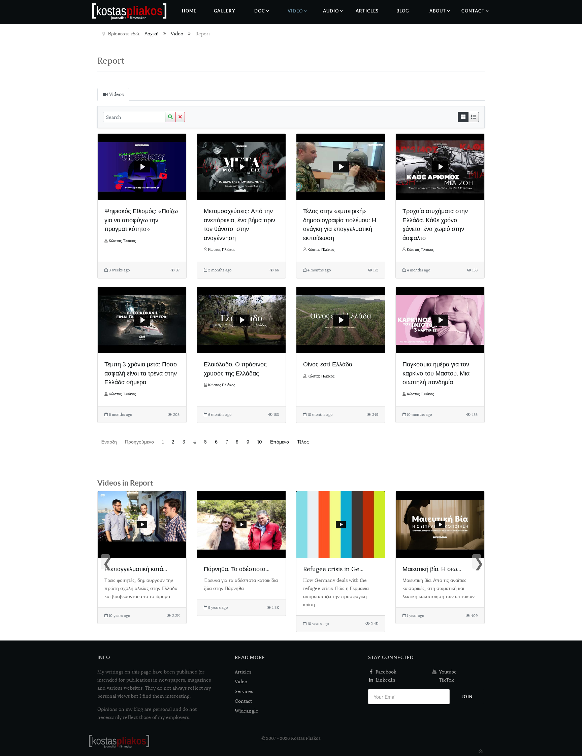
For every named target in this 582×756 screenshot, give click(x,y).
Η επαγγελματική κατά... (135, 569)
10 (259, 442)
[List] (473, 117)
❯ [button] (477, 562)
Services (244, 691)
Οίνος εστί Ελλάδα (327, 364)
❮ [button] (106, 562)
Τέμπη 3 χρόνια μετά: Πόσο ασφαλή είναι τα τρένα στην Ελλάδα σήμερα (140, 373)
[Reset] (180, 117)
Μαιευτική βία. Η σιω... (431, 569)
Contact (243, 701)
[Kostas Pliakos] (119, 741)
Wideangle (246, 711)
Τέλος (303, 442)
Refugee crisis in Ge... (333, 569)
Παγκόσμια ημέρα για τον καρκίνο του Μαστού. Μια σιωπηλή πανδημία (436, 373)
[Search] (170, 117)
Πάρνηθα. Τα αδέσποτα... (236, 569)
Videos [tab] (116, 94)
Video (241, 682)
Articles (243, 672)
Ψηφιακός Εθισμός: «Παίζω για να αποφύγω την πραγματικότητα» (141, 220)
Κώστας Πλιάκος (122, 240)
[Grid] (463, 117)
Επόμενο (279, 442)
